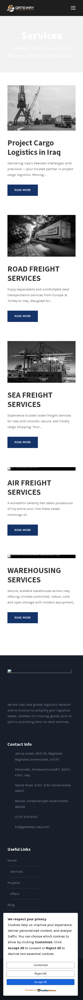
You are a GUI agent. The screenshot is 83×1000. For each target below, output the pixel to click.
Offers (14, 894)
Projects (13, 883)
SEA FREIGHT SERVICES (30, 399)
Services (16, 871)
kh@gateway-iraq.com (32, 827)
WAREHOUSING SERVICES (34, 575)
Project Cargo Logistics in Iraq (34, 147)
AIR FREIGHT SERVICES (29, 487)
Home (12, 860)
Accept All (40, 982)
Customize (41, 965)
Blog (11, 905)
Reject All (40, 973)
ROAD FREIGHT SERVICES (33, 273)
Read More (22, 190)
